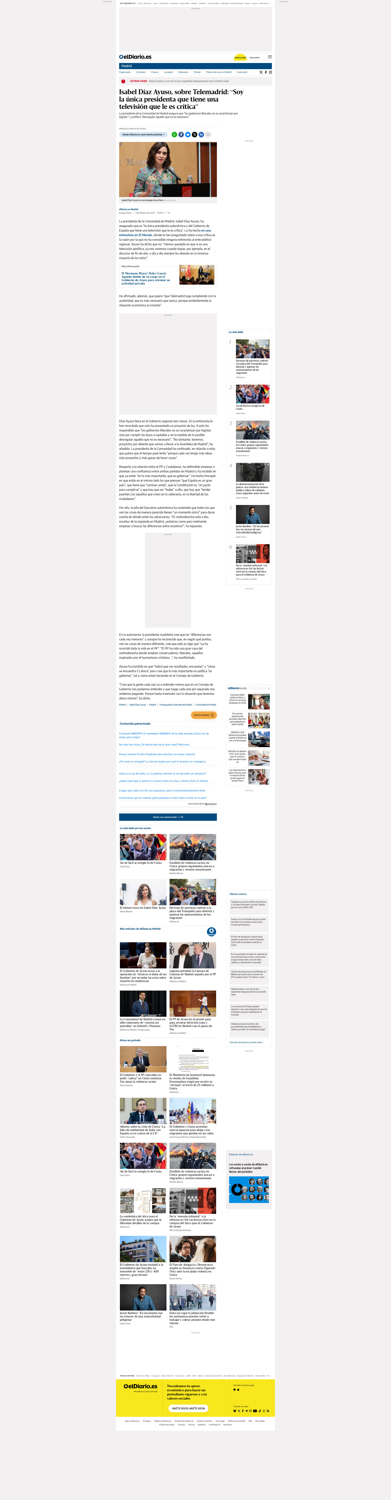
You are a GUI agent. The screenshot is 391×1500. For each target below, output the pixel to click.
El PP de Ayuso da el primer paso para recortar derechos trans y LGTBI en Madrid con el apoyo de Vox (191, 1024)
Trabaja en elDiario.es (162, 1421)
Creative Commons (204, 1421)
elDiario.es (174, 921)
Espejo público (185, 3)
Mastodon (227, 1425)
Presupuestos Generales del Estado (176, 704)
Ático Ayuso (148, 3)
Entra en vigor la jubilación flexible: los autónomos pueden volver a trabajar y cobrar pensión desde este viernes (192, 1318)
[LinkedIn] (201, 134)
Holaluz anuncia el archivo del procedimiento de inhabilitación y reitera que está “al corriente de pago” (248, 1027)
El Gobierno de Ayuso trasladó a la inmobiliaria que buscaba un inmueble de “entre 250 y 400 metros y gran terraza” (141, 1270)
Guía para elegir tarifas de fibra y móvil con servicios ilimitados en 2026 (237, 698)
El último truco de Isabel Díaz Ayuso (143, 908)
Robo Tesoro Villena (143, 1376)
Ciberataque (174, 3)
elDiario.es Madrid (128, 209)
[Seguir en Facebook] (243, 1410)
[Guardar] (208, 134)
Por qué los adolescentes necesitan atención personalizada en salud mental (237, 719)
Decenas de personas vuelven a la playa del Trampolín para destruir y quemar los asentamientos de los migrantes (192, 913)
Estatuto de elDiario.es (241, 1154)
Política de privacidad (236, 1421)
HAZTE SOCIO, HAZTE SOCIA (188, 1408)
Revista (191, 1425)
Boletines (202, 1425)
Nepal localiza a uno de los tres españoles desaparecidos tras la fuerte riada (189, 81)
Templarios (202, 3)
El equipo (147, 1421)
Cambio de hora (264, 3)
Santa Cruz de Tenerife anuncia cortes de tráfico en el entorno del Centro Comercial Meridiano (248, 922)
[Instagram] (270, 72)
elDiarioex (174, 1092)
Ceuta (140, 3)
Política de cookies (166, 1425)
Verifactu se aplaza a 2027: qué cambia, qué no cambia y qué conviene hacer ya (237, 756)
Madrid (126, 66)
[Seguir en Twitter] (239, 1410)
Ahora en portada (130, 1040)
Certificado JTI (214, 1425)
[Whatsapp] (174, 134)
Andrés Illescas (176, 873)
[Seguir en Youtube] (255, 1410)
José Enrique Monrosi (179, 1137)
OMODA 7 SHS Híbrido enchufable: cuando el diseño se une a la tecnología (237, 736)
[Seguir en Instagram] (250, 1410)
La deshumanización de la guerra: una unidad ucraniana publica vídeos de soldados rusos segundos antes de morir (252, 488)
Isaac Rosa (125, 866)
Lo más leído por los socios (135, 828)
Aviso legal (220, 1421)
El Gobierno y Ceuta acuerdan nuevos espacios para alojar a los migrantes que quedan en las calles (192, 1130)
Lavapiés (168, 72)
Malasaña (183, 72)
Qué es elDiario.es (132, 1421)
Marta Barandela (198, 1137)
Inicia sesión (255, 58)
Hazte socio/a (240, 58)
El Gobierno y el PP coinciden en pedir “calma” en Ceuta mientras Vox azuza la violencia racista (141, 1078)
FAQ (250, 1421)
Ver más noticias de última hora (246, 1042)
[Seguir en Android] (234, 1389)
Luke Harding (242, 497)
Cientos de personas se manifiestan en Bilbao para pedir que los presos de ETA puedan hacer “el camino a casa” (248, 974)
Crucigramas (155, 1376)
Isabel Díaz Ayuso (137, 704)
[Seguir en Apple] (238, 1389)
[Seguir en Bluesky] (234, 1410)
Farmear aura (179, 1376)
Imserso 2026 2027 (167, 1376)
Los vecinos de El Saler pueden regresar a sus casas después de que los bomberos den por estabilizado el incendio (249, 1010)
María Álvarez (126, 911)
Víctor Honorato (127, 1137)
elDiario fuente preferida (213, 1376)
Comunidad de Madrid (206, 704)
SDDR (194, 1376)
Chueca (155, 72)
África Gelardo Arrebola (180, 1230)
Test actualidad (260, 1376)
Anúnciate (242, 72)
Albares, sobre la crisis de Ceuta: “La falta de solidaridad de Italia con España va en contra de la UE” (142, 1130)
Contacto (181, 1425)
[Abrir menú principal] (270, 56)
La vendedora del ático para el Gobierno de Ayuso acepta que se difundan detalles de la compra (141, 1219)
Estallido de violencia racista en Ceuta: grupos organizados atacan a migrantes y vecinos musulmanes (192, 866)
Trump (155, 3)
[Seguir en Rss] (268, 1410)
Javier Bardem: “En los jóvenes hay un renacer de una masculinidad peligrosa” (141, 1316)
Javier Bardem (163, 3)
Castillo (188, 1376)
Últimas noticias (238, 894)
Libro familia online (229, 1376)
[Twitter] (261, 72)
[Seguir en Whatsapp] (264, 1410)
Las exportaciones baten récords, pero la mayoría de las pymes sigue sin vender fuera (237, 775)
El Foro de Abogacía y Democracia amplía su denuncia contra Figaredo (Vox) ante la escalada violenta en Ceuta (192, 1270)
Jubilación (194, 3)
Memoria (201, 1376)
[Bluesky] (188, 134)
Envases (247, 3)
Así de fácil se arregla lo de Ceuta (141, 863)
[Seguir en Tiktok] (260, 1410)
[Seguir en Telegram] (246, 1410)
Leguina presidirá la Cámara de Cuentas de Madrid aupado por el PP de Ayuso (193, 974)
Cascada (254, 3)
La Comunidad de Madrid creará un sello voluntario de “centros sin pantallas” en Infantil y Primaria (142, 1022)
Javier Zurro (125, 1323)
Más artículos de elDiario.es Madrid (140, 928)
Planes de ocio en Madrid (218, 72)
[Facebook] (266, 72)
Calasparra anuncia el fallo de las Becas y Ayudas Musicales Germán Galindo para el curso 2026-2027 (248, 904)
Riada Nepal (225, 3)
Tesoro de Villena (213, 3)
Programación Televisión (245, 1376)
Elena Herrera (126, 1085)
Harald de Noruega (236, 3)
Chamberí (141, 72)
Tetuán (197, 72)
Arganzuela (124, 72)
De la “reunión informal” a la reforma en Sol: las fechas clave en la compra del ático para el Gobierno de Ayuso (193, 1221)
